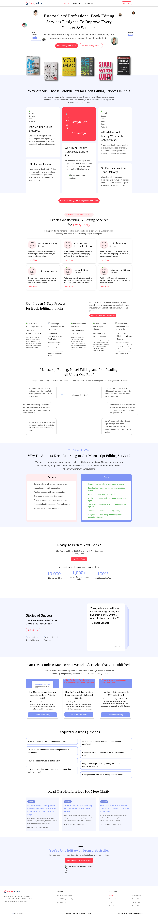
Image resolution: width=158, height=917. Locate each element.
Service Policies (136, 895)
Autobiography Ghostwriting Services (83, 244)
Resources (89, 3)
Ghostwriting (31, 801)
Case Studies (113, 899)
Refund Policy (136, 899)
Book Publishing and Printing (65, 899)
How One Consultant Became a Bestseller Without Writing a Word (42, 695)
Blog (110, 902)
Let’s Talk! (126, 3)
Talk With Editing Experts (91, 46)
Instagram (68, 913)
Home (66, 3)
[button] (114, 646)
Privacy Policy (136, 906)
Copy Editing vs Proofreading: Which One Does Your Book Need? (78, 808)
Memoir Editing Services (80, 271)
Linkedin (89, 913)
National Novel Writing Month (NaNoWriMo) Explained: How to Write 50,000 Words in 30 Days (41, 810)
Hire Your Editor (79, 559)
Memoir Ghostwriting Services (47, 244)
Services (76, 3)
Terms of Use (136, 902)
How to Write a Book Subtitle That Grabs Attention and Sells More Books (115, 808)
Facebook (76, 913)
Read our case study (42, 715)
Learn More (32, 260)
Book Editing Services (47, 271)
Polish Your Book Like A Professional (103, 315)
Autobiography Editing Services (119, 271)
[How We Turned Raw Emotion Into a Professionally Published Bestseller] (79, 683)
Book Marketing (61, 902)
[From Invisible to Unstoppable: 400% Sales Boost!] (115, 683)
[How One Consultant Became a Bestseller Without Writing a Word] (42, 683)
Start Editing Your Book (66, 46)
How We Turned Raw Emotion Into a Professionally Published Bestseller (79, 695)
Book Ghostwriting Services (117, 244)
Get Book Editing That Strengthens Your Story (79, 201)
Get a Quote (33, 630)
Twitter (83, 913)
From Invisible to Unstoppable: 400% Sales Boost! (115, 693)
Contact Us (112, 906)
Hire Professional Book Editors (79, 860)
